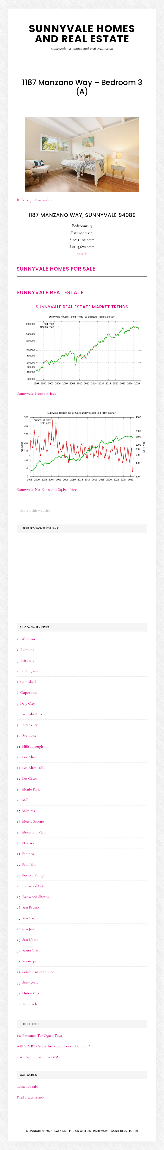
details (82, 253)
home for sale (27, 1086)
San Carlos (30, 918)
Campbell (28, 681)
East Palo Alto (31, 714)
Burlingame (29, 671)
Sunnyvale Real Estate (50, 292)
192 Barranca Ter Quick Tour (39, 1035)
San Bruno (30, 907)
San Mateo (30, 939)
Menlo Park (31, 789)
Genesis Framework (94, 1131)
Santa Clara (31, 950)
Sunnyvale (30, 982)
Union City (31, 993)
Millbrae (28, 800)
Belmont (27, 649)
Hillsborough (32, 746)
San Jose (28, 928)
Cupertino (28, 692)
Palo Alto (29, 864)
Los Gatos (29, 778)
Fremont (29, 735)
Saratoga (29, 961)
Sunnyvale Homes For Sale (56, 268)
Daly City (27, 703)
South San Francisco (38, 971)
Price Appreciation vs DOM (38, 1057)
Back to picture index (34, 200)
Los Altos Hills (33, 767)
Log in (133, 1131)
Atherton (27, 638)
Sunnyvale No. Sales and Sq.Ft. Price (47, 489)
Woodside (30, 1004)
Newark (28, 843)
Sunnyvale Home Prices (36, 393)
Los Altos (29, 757)
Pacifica (28, 853)
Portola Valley (33, 875)
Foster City (29, 724)
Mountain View (34, 832)
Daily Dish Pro (64, 1131)
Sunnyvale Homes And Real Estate (82, 33)
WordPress (119, 1131)
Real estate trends (31, 1097)
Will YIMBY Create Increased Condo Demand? (53, 1046)
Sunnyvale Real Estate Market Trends (82, 307)
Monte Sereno (33, 821)
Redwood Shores (35, 896)
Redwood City (33, 885)
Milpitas (28, 810)
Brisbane (27, 660)
